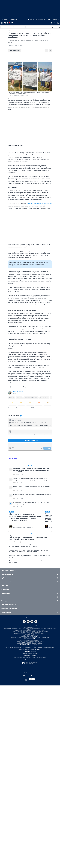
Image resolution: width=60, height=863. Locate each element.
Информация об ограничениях (30, 651)
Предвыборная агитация (8, 604)
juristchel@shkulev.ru (45, 637)
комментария (15, 50)
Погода (20, 19)
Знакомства (13, 19)
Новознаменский (44, 397)
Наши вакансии (6, 597)
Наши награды (5, 593)
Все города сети (6, 612)
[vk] (28, 621)
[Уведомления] (54, 23)
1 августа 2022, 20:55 (12, 45)
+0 (46, 428)
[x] (35, 621)
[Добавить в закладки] (46, 50)
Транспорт (11, 397)
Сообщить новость (7, 574)
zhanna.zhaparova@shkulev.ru (25, 642)
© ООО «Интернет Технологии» (30, 675)
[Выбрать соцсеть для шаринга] (50, 50)
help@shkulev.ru (33, 638)
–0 (50, 428)
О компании (5, 589)
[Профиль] (58, 23)
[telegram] (24, 621)
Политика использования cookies (30, 653)
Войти (13, 448)
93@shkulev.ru (36, 636)
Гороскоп (40, 19)
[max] (31, 621)
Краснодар (19, 397)
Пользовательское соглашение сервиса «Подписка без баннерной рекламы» (30, 657)
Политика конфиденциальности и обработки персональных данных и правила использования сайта (30, 659)
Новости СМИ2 (12, 458)
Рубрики (4, 578)
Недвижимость (5, 19)
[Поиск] (51, 23)
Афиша (35, 19)
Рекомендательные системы (30, 655)
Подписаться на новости (8, 570)
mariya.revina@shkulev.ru (25, 644)
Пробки (55, 19)
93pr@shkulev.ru (38, 649)
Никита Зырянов (18, 391)
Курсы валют (47, 19)
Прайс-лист (4, 585)
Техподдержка (5, 601)
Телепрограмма (27, 19)
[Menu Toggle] (2, 23)
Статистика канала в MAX (9, 608)
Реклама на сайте (6, 582)
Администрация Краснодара (31, 397)
